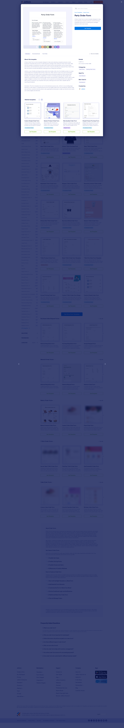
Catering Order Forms (90, 69)
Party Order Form (83, 15)
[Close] (121, 2)
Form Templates (78, 12)
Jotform (83, 89)
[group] (33, 118)
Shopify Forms (67, 127)
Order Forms (86, 12)
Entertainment (82, 82)
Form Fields (44, 53)
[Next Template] (105, 364)
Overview (28, 53)
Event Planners (82, 75)
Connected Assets (36, 53)
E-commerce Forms (29, 127)
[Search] (76, 8)
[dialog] (62, 364)
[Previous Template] (19, 364)
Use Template (88, 28)
